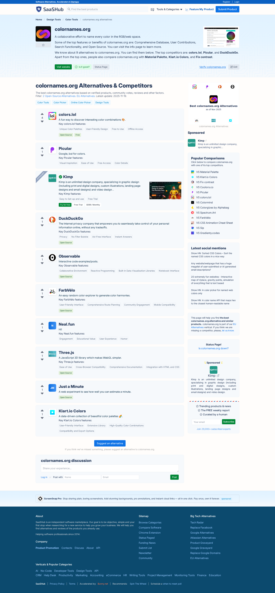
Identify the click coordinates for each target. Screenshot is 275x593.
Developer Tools (64, 570)
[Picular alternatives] (52, 150)
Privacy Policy (57, 583)
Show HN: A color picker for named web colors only (212, 292)
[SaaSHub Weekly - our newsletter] (152, 9)
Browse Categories (150, 522)
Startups (75, 2)
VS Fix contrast (205, 182)
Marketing (82, 575)
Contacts (66, 547)
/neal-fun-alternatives (51, 320)
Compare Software (150, 527)
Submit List (145, 547)
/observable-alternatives (52, 252)
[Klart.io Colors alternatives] (52, 412)
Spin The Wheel (138, 583)
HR (125, 575)
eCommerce (113, 575)
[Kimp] (52, 178)
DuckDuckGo (229, 52)
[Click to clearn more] (137, 498)
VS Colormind (204, 202)
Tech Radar (197, 522)
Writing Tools (137, 575)
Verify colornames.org (212, 66)
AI (37, 570)
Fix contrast (204, 57)
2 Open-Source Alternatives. (60, 96)
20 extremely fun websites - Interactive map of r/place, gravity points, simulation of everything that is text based (212, 279)
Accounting (97, 575)
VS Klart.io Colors (206, 177)
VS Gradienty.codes (208, 233)
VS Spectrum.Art (206, 212)
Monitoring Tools (185, 575)
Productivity (66, 575)
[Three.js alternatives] (52, 354)
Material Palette (156, 57)
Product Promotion (47, 547)
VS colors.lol (203, 197)
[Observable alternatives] (52, 257)
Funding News (147, 542)
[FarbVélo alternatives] (52, 291)
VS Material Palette (207, 172)
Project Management (160, 575)
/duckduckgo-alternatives (53, 214)
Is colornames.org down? (214, 348)
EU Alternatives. (86, 96)
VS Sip (200, 227)
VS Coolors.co (204, 187)
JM (52, 387)
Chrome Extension (150, 532)
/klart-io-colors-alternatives (54, 407)
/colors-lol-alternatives (52, 110)
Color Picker (60, 102)
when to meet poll (172, 583)
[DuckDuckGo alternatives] (52, 220)
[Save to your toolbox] (43, 45)
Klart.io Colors (179, 57)
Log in (44, 477)
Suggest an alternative (110, 443)
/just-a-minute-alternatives (54, 382)
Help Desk (50, 575)
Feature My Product (201, 9)
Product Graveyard (201, 542)
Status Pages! (147, 537)
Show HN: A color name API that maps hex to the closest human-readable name (213, 302)
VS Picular (202, 192)
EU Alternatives (199, 558)
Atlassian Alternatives (203, 537)
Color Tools (43, 102)
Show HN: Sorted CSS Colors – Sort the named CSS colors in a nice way (211, 255)
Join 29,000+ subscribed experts (214, 429)
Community (145, 558)
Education (215, 575)
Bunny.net (103, 583)
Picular (208, 52)
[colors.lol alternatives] (52, 116)
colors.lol (195, 52)
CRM (38, 575)
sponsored (226, 499)
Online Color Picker (81, 102)
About (90, 547)
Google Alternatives (202, 532)
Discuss (79, 547)
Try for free (65, 205)
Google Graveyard (201, 547)
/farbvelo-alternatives (51, 286)
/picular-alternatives (50, 144)
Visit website (63, 66)
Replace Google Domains (205, 553)
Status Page (101, 66)
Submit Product (227, 9)
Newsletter (145, 553)
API (98, 547)
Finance (201, 575)
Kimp (212, 376)
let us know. (228, 330)
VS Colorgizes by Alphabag (212, 207)
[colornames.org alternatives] (43, 33)
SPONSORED (40, 176)
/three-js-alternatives (50, 348)
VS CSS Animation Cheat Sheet (214, 222)
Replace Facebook (201, 527)
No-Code (46, 570)
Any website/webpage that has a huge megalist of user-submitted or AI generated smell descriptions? (213, 266)
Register (226, 2)
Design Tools (102, 102)
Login (236, 2)
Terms (72, 583)
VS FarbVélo (203, 217)
